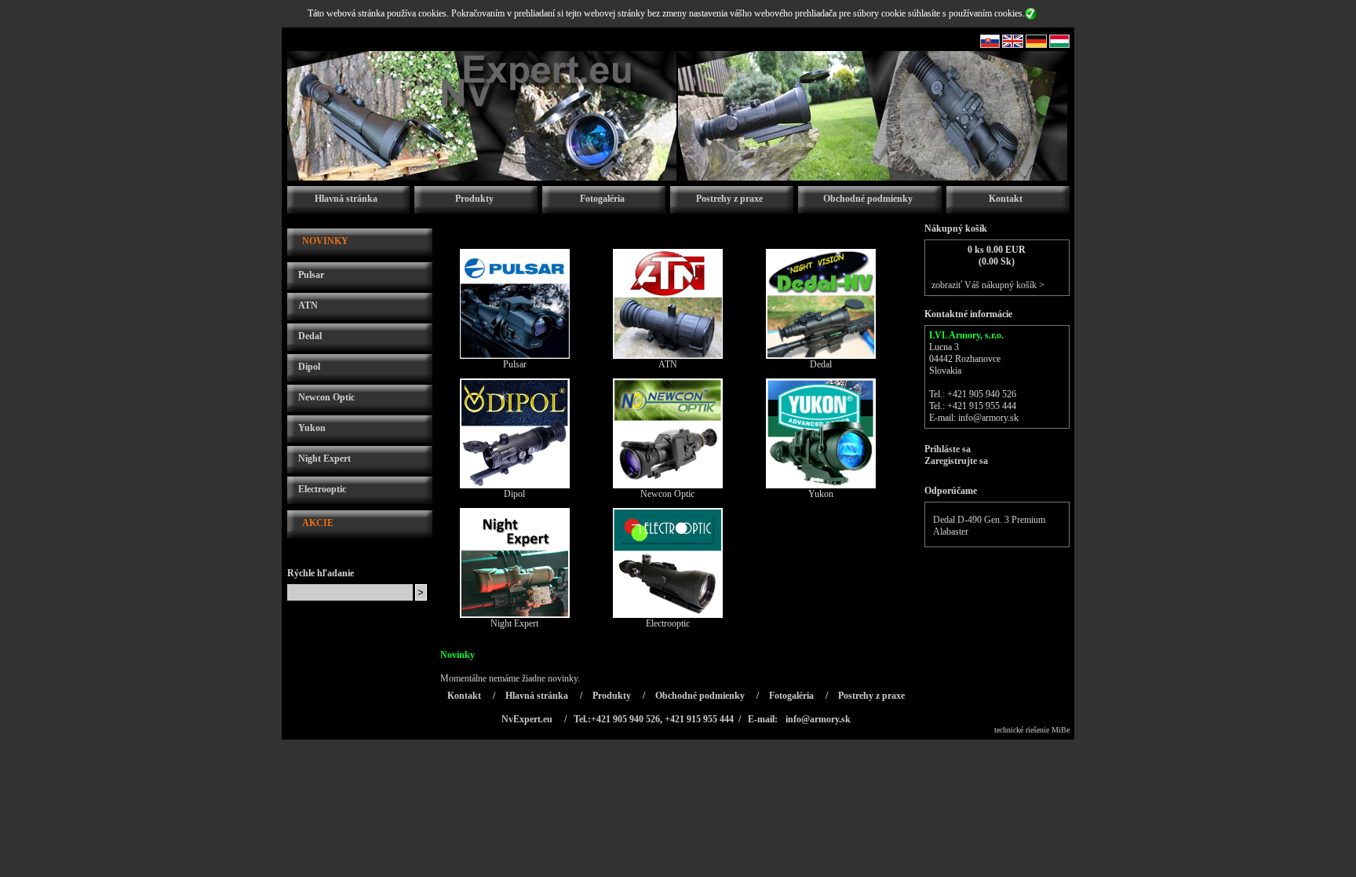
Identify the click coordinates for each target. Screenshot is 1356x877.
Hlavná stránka (346, 198)
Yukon (312, 427)
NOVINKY (325, 241)
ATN (308, 305)
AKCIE (318, 522)
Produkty (474, 198)
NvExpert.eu (526, 719)
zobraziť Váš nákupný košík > (987, 285)
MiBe (1061, 729)
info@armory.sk (988, 417)
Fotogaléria (602, 198)
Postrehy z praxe (729, 198)
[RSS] (990, 44)
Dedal (310, 336)
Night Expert (324, 458)
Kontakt (1005, 198)
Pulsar (311, 274)
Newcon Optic (326, 397)
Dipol (309, 366)
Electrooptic (322, 489)
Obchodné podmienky (868, 198)
